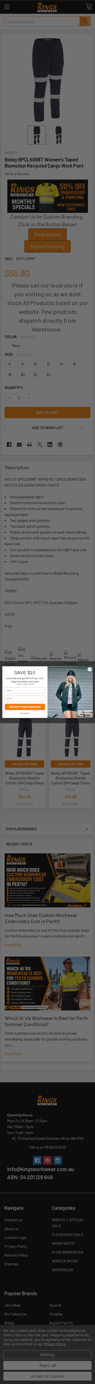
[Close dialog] (90, 669)
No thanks (24, 713)
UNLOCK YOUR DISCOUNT (25, 706)
